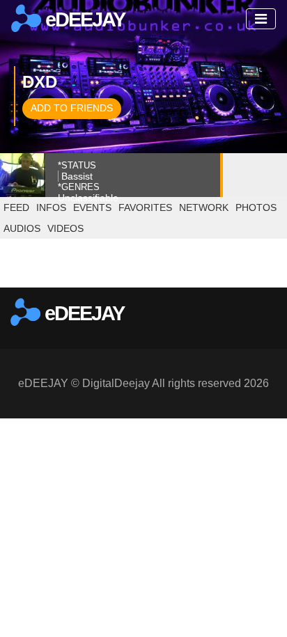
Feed (16, 207)
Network (203, 207)
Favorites (145, 207)
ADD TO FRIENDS (72, 107)
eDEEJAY (83, 19)
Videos (65, 228)
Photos (256, 207)
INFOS (51, 207)
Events (92, 207)
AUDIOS (21, 228)
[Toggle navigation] (261, 18)
